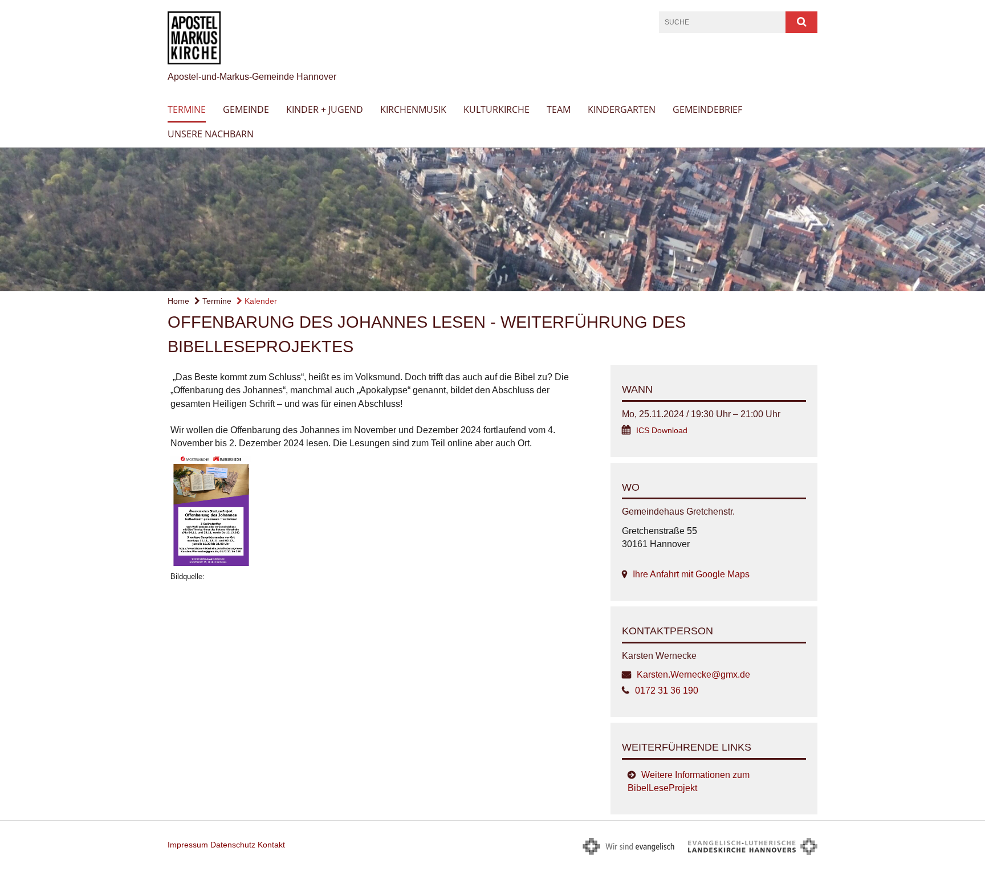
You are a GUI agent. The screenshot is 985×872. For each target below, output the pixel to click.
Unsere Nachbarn (211, 134)
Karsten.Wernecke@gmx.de (693, 674)
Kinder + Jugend (324, 109)
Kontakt (271, 844)
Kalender (259, 300)
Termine (187, 109)
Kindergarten (622, 109)
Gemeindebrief (707, 109)
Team (559, 109)
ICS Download (661, 430)
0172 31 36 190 (666, 690)
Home (178, 300)
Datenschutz (232, 844)
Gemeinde (246, 109)
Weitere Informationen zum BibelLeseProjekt (689, 781)
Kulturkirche (496, 109)
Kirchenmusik (413, 109)
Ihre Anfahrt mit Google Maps (691, 574)
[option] (492, 219)
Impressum (188, 844)
